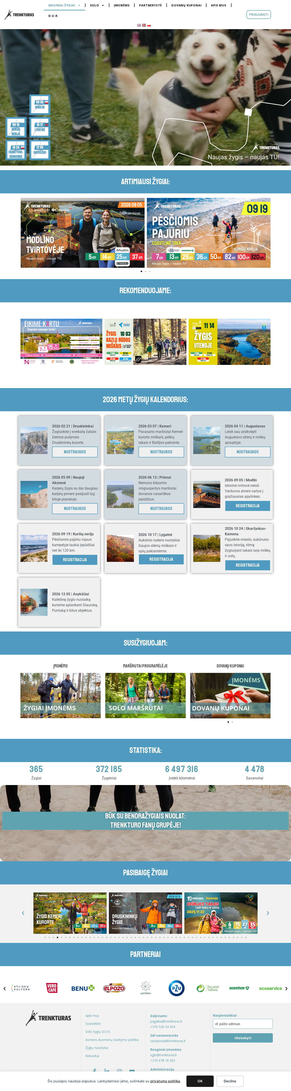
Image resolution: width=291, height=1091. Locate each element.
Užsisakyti (242, 1038)
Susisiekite (93, 1023)
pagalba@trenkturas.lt (166, 1021)
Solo (94, 5)
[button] (25, 233)
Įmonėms (122, 5)
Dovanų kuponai (186, 5)
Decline (230, 1081)
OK (200, 1081)
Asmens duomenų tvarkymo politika (112, 1040)
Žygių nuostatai (96, 1048)
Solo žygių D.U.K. (97, 1031)
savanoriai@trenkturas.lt (168, 1041)
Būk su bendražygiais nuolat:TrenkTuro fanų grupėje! (145, 820)
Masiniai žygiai (61, 5)
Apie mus (218, 5)
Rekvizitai (92, 1056)
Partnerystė (150, 5)
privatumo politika (165, 1081)
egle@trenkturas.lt (163, 1055)
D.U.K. (53, 16)
